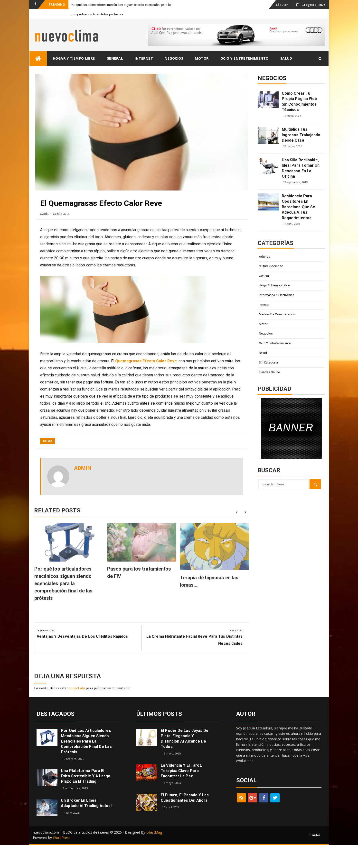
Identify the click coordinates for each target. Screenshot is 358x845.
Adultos (264, 256)
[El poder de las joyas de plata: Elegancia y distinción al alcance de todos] (146, 737)
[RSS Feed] (241, 797)
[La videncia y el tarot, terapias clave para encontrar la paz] (146, 772)
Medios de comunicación (277, 314)
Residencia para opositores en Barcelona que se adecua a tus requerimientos (298, 207)
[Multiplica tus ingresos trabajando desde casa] (268, 135)
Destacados (56, 713)
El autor (282, 4)
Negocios (174, 58)
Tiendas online (269, 372)
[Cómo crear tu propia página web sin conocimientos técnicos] (268, 99)
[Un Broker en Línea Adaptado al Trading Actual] (47, 807)
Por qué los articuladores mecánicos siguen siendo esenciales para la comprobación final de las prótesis (63, 583)
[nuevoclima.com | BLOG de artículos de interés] (38, 58)
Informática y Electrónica (276, 295)
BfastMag (154, 832)
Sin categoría (268, 362)
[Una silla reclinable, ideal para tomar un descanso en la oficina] (268, 165)
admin (44, 213)
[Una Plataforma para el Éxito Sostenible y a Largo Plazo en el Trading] (47, 777)
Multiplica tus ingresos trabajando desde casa (301, 135)
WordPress (61, 837)
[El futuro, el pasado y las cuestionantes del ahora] (146, 802)
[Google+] (252, 797)
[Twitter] (275, 797)
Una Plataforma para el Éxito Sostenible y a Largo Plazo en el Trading (85, 776)
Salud (286, 58)
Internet (144, 58)
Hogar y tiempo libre (74, 58)
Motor (202, 58)
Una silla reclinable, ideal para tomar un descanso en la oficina (301, 168)
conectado (77, 688)
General (115, 58)
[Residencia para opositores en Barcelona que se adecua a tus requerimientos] (268, 201)
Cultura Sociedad (271, 266)
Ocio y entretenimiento (244, 58)
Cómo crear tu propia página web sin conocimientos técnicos (299, 101)
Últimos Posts (159, 713)
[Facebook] (263, 797)
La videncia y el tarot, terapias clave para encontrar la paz (181, 770)
